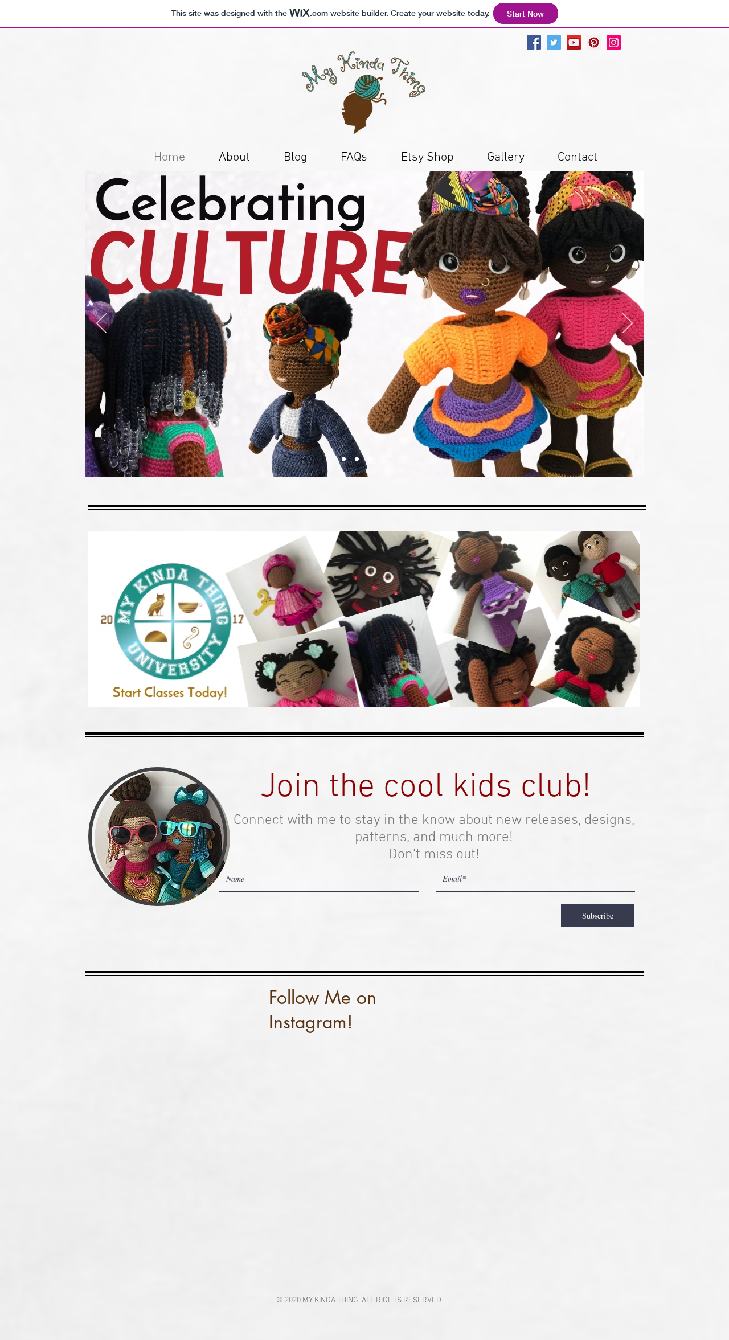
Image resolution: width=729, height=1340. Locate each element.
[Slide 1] (345, 459)
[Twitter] (554, 42)
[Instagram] (614, 42)
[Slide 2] (372, 459)
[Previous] (101, 324)
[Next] (627, 324)
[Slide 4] (385, 459)
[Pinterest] (594, 42)
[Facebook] (534, 42)
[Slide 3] (359, 459)
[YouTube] (574, 42)
